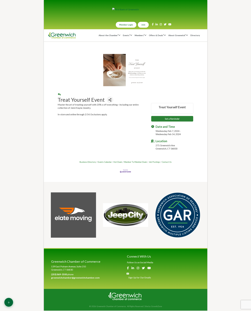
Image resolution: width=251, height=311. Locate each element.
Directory (195, 35)
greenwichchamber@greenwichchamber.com (75, 277)
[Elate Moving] (73, 215)
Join (143, 24)
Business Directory (88, 162)
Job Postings (154, 162)
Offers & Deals (156, 35)
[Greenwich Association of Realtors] (177, 215)
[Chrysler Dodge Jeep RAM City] (125, 215)
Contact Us (167, 162)
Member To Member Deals (135, 162)
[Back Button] (59, 94)
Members (139, 35)
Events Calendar (105, 162)
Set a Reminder (172, 118)
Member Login (126, 24)
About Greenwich (176, 35)
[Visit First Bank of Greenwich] (125, 9)
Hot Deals (117, 162)
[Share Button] (110, 99)
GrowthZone (156, 306)
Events (126, 35)
